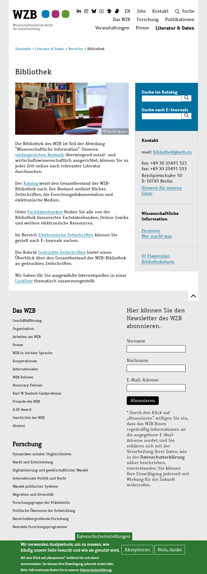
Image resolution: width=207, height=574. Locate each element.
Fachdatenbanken (45, 212)
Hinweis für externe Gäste (162, 190)
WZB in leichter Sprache (32, 353)
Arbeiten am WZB (27, 336)
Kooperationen (25, 361)
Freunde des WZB (26, 401)
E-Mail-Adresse (143, 380)
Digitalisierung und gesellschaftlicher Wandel (50, 470)
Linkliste (24, 281)
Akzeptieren (137, 550)
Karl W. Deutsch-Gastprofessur (37, 393)
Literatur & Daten (49, 49)
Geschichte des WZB (28, 417)
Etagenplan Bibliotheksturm (158, 259)
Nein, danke (170, 550)
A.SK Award (22, 409)
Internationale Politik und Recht (39, 478)
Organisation (23, 328)
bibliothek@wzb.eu (172, 152)
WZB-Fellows (23, 377)
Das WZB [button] (123, 21)
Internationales (25, 369)
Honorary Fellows (27, 385)
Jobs (141, 11)
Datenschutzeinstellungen (103, 536)
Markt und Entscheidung (33, 462)
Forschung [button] (149, 21)
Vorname (136, 341)
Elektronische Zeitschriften (65, 235)
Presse (18, 344)
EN (127, 11)
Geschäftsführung (27, 320)
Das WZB (24, 311)
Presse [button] (144, 29)
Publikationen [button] (181, 21)
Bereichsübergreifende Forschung (41, 518)
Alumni (19, 425)
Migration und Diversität (33, 494)
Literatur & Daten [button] (177, 29)
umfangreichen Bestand (39, 155)
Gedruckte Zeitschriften (62, 252)
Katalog (30, 183)
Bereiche (75, 49)
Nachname (137, 360)
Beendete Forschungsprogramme (40, 526)
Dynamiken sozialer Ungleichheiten (42, 454)
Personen (151, 231)
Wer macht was (157, 236)
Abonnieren (143, 401)
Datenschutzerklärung (162, 457)
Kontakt (160, 11)
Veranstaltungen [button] (114, 29)
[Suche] (186, 98)
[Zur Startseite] (33, 20)
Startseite (23, 49)
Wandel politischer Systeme (35, 486)
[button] (188, 49)
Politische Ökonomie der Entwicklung (44, 510)
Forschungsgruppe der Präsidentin (41, 502)
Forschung (27, 444)
